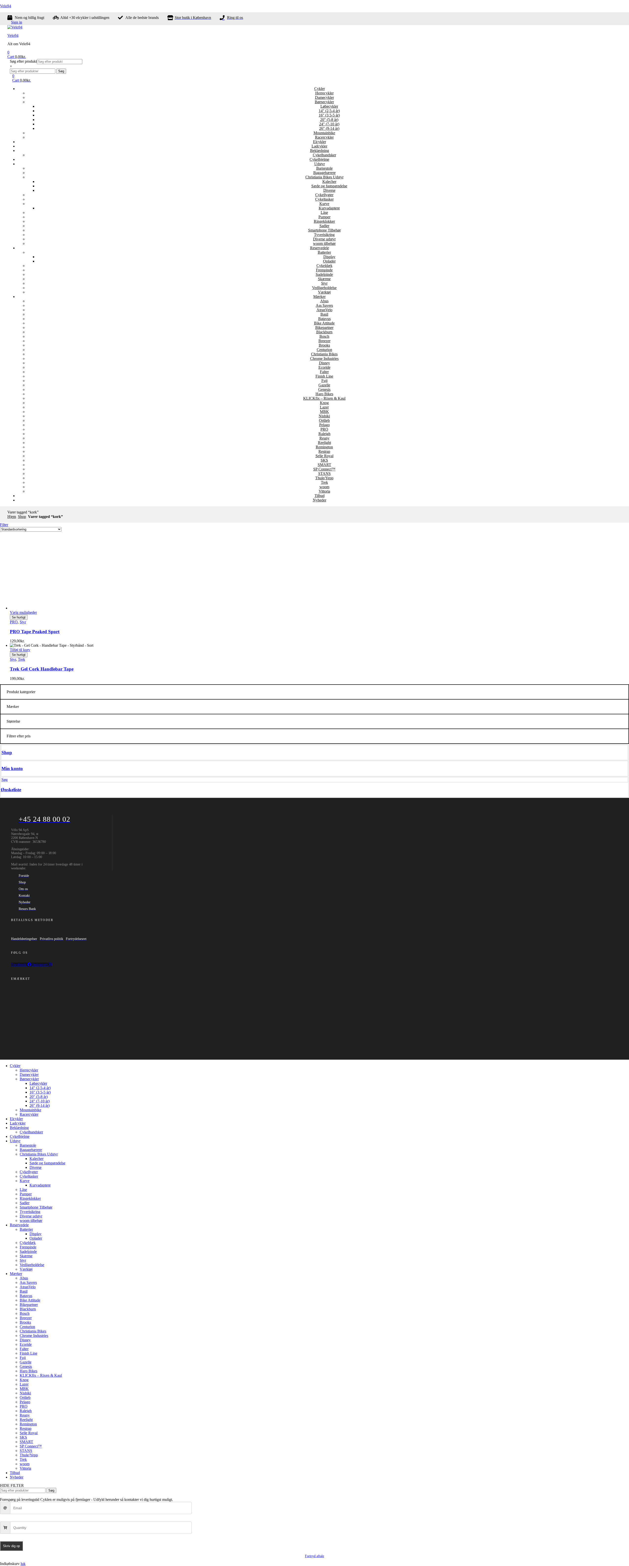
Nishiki (324, 416)
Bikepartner (324, 327)
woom (324, 487)
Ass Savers (324, 305)
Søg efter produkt (23, 61)
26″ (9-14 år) (329, 128)
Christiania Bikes (324, 354)
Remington (324, 447)
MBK (324, 412)
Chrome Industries (324, 358)
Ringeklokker (324, 221)
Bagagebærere (324, 173)
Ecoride (324, 367)
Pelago (324, 425)
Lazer (324, 407)
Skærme (324, 279)
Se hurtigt (19, 617)
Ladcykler (319, 146)
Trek (324, 482)
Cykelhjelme (319, 159)
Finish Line (324, 376)
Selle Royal (324, 456)
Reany (324, 438)
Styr (324, 283)
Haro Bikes (324, 394)
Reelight (324, 442)
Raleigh (324, 434)
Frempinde (324, 270)
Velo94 (5, 6)
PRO (324, 429)
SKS (324, 460)
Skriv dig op (11, 1546)
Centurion (324, 350)
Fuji (324, 381)
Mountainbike (324, 133)
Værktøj (324, 292)
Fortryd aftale (314, 1556)
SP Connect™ (324, 469)
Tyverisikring (324, 235)
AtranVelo (324, 310)
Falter (324, 372)
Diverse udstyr (324, 239)
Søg (61, 71)
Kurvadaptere (329, 208)
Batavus (324, 319)
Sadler (324, 226)
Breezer (324, 341)
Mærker (319, 296)
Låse (324, 212)
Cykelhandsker (324, 155)
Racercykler (324, 137)
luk (23, 1564)
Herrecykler (324, 93)
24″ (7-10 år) (329, 124)
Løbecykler (329, 106)
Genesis (324, 389)
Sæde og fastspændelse (329, 186)
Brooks (324, 345)
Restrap (324, 451)
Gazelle (324, 385)
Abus (324, 301)
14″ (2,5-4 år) (329, 111)
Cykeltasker (324, 199)
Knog (324, 403)
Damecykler (324, 97)
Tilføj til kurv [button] (20, 650)
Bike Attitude (324, 323)
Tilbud (319, 496)
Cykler (319, 89)
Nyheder (319, 500)
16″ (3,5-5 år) (329, 115)
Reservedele (319, 248)
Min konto (12, 768)
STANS (324, 473)
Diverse (329, 190)
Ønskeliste (11, 789)
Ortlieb (324, 420)
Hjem (11, 516)
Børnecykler (324, 102)
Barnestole (324, 168)
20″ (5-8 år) (329, 119)
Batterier (324, 252)
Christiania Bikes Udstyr (324, 177)
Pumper (324, 217)
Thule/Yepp (324, 478)
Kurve (324, 204)
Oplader (329, 261)
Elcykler (319, 142)
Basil (324, 314)
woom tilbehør (324, 243)
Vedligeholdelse (324, 288)
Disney (324, 363)
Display (329, 257)
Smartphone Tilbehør (324, 230)
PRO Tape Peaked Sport (34, 631)
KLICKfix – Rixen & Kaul (324, 398)
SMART (324, 465)
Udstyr (319, 164)
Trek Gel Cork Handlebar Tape (41, 669)
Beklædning (319, 150)
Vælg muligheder (23, 612)
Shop (22, 516)
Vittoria (324, 491)
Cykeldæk (324, 265)
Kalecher (329, 181)
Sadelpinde (324, 274)
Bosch (324, 336)
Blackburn (324, 332)
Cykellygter (324, 195)
